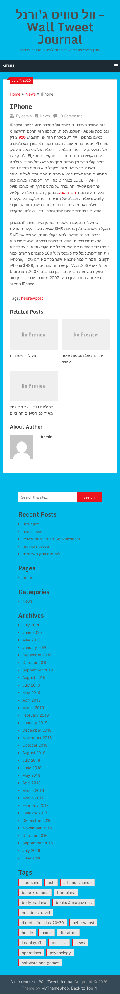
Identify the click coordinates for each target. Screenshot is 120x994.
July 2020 (31, 624)
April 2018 (31, 782)
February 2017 (35, 805)
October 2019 (35, 662)
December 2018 (37, 730)
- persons (30, 882)
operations (31, 952)
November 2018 (37, 737)
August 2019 (33, 677)
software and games (40, 962)
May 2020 (31, 640)
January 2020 (35, 647)
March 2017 (33, 797)
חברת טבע (67, 192)
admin (26, 116)
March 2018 (33, 790)
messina (59, 942)
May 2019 (31, 692)
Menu (8, 66)
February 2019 (35, 715)
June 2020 (32, 632)
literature (68, 932)
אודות (27, 577)
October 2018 (35, 745)
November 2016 (37, 828)
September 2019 (37, 670)
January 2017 (34, 812)
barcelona (66, 892)
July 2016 (31, 850)
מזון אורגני (30, 523)
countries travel (36, 912)
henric (27, 932)
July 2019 (31, 685)
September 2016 (37, 843)
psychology (60, 952)
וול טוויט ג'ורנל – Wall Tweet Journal (60, 26)
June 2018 (32, 767)
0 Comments (72, 116)
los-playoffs (32, 942)
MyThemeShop (55, 988)
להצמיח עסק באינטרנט (41, 553)
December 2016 (37, 820)
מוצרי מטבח (32, 531)
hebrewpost (32, 298)
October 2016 (35, 835)
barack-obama (35, 892)
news (80, 942)
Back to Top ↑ (84, 988)
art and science (77, 882)
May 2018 (31, 775)
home (47, 932)
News (30, 94)
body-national (34, 902)
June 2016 (32, 858)
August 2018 (33, 752)
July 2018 (31, 760)
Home (15, 94)
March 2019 (33, 707)
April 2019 (31, 700)
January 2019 (34, 722)
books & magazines (74, 902)
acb (51, 882)
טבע (22, 137)
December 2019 (37, 655)
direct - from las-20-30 (43, 922)
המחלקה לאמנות (36, 546)
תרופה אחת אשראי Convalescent (51, 538)
